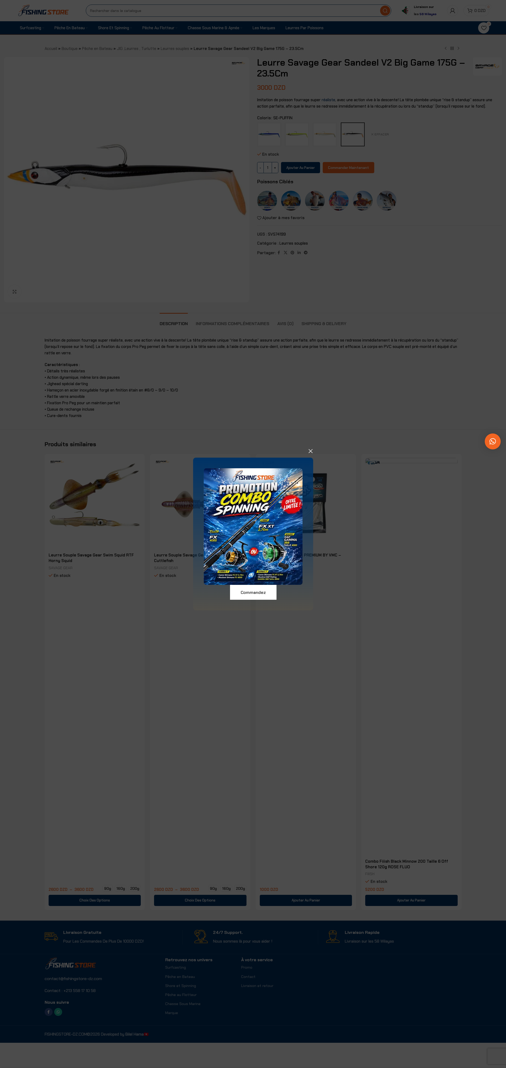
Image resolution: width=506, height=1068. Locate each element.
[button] (493, 441)
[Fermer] (310, 451)
